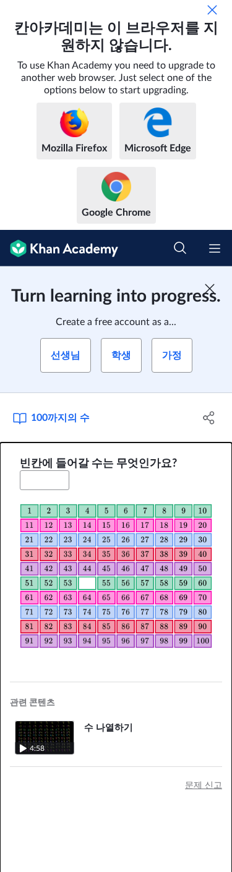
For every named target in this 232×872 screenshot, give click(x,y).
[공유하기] (209, 417)
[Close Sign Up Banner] (209, 288)
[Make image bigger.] (116, 576)
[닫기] (212, 10)
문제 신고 (203, 785)
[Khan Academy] (59, 248)
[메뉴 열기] (214, 248)
